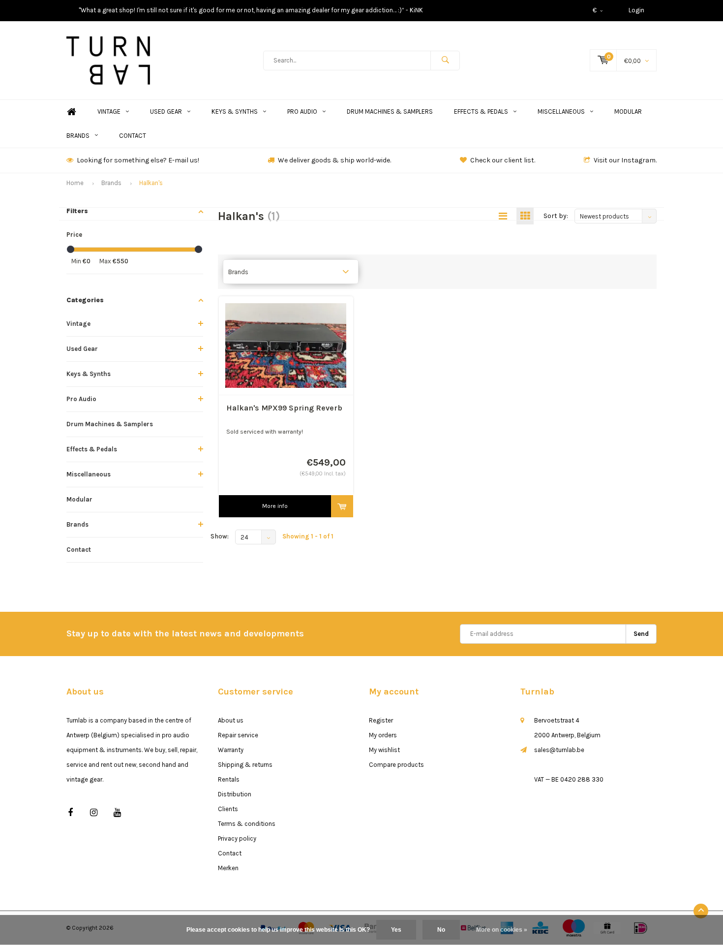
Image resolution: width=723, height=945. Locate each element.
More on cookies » (501, 929)
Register (381, 720)
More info (275, 506)
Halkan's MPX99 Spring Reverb (284, 407)
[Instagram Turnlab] (94, 813)
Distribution (234, 794)
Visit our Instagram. (625, 160)
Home (71, 112)
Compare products (396, 764)
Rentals (229, 779)
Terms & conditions (246, 823)
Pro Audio (302, 111)
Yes (396, 929)
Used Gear (166, 111)
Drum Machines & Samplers (390, 111)
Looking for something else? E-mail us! (138, 160)
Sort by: (555, 216)
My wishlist (384, 750)
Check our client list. (502, 160)
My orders (383, 735)
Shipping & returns (245, 764)
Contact (132, 135)
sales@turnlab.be (559, 750)
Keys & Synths (234, 111)
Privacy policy (237, 838)
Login (636, 10)
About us (230, 720)
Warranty (230, 750)
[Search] (445, 60)
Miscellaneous (561, 111)
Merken (228, 868)
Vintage (108, 111)
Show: (220, 536)
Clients (228, 809)
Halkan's (151, 183)
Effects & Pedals (481, 111)
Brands (78, 135)
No (441, 929)
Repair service (238, 735)
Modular (628, 111)
